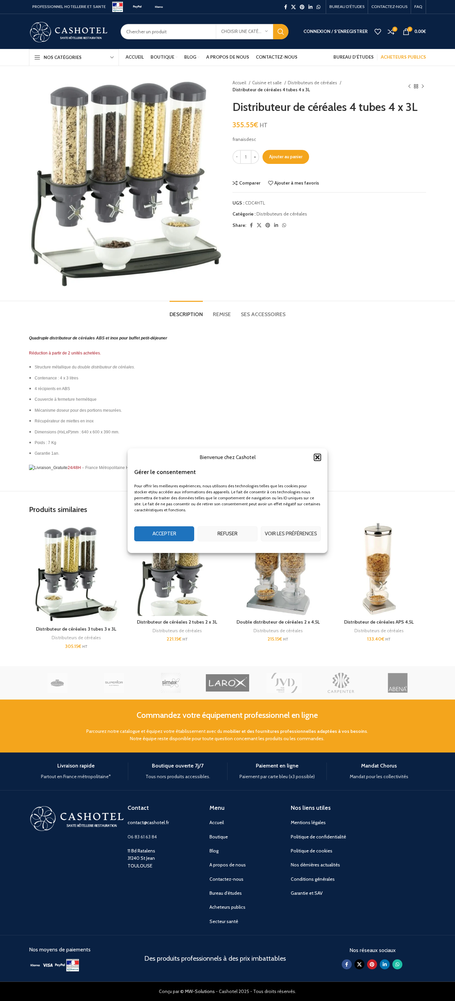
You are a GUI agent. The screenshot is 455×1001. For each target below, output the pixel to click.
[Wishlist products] (377, 31)
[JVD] (284, 683)
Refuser (227, 534)
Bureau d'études (226, 893)
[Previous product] (409, 86)
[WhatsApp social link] (318, 7)
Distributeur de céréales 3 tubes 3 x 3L (76, 629)
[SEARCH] (280, 31)
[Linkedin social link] (310, 7)
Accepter (164, 534)
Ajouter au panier (285, 156)
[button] (317, 457)
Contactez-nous (226, 879)
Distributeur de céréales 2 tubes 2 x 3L (177, 622)
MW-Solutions (200, 991)
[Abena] (397, 683)
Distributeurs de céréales (313, 82)
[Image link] (35, 965)
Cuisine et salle (267, 82)
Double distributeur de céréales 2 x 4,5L (278, 622)
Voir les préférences (291, 534)
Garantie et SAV (307, 893)
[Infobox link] (76, 771)
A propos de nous (228, 865)
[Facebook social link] (285, 7)
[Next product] (422, 86)
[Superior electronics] (114, 683)
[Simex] (171, 683)
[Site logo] (117, 6)
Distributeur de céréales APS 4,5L (379, 622)
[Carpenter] (340, 683)
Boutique (219, 837)
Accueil (239, 82)
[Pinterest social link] (302, 7)
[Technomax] (57, 683)
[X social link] (293, 7)
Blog (214, 851)
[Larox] (227, 683)
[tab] (186, 311)
